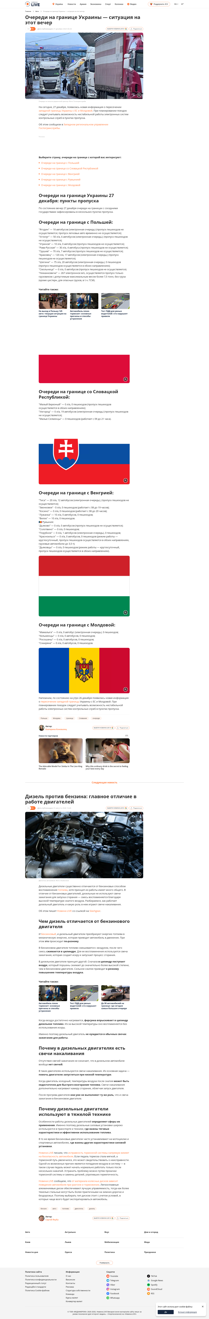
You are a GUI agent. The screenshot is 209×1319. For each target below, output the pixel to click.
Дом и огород (151, 1232)
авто (54, 1208)
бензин (44, 1208)
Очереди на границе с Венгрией (60, 174)
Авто (37, 11)
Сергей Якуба (51, 1219)
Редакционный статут (35, 1283)
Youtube (114, 1276)
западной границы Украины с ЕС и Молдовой (65, 110)
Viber (112, 1284)
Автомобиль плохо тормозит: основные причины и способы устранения (80, 315)
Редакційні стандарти (35, 1287)
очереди (96, 718)
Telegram (114, 1280)
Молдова (56, 718)
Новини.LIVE (64, 911)
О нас (68, 1276)
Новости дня (31, 1252)
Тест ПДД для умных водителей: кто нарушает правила (114, 314)
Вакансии (70, 1279)
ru (175, 4)
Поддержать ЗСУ (161, 4)
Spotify (154, 1284)
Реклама (70, 1287)
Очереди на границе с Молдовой (60, 185)
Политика (109, 1252)
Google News (157, 1280)
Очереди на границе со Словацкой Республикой (69, 168)
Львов (68, 1242)
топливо (65, 1208)
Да (165, 1312)
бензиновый (48, 934)
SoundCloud (156, 1289)
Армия (83, 4)
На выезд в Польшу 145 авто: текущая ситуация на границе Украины (52, 314)
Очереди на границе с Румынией (60, 179)
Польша (44, 718)
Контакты (70, 1283)
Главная (28, 11)
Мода (147, 1242)
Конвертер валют (74, 1301)
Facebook (114, 1293)
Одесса (68, 1252)
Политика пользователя (37, 1276)
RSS (152, 1293)
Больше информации (187, 1312)
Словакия (83, 718)
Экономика (95, 4)
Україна (59, 4)
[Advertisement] (83, 144)
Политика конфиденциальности (41, 1279)
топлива (62, 890)
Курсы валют (72, 1297)
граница (69, 718)
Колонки (119, 4)
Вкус (106, 1232)
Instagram (115, 1289)
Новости (72, 4)
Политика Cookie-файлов (37, 1290)
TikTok (154, 1276)
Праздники (150, 1252)
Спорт (108, 4)
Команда (70, 1294)
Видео (133, 4)
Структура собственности (78, 1290)
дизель (92, 1208)
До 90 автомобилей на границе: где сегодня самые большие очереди (114, 1006)
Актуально (70, 1232)
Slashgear (95, 911)
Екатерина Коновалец (56, 729)
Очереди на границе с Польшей (60, 162)
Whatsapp (115, 1298)
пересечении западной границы (60, 701)
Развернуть (104, 1263)
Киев (27, 1242)
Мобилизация (111, 1242)
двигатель (79, 1208)
